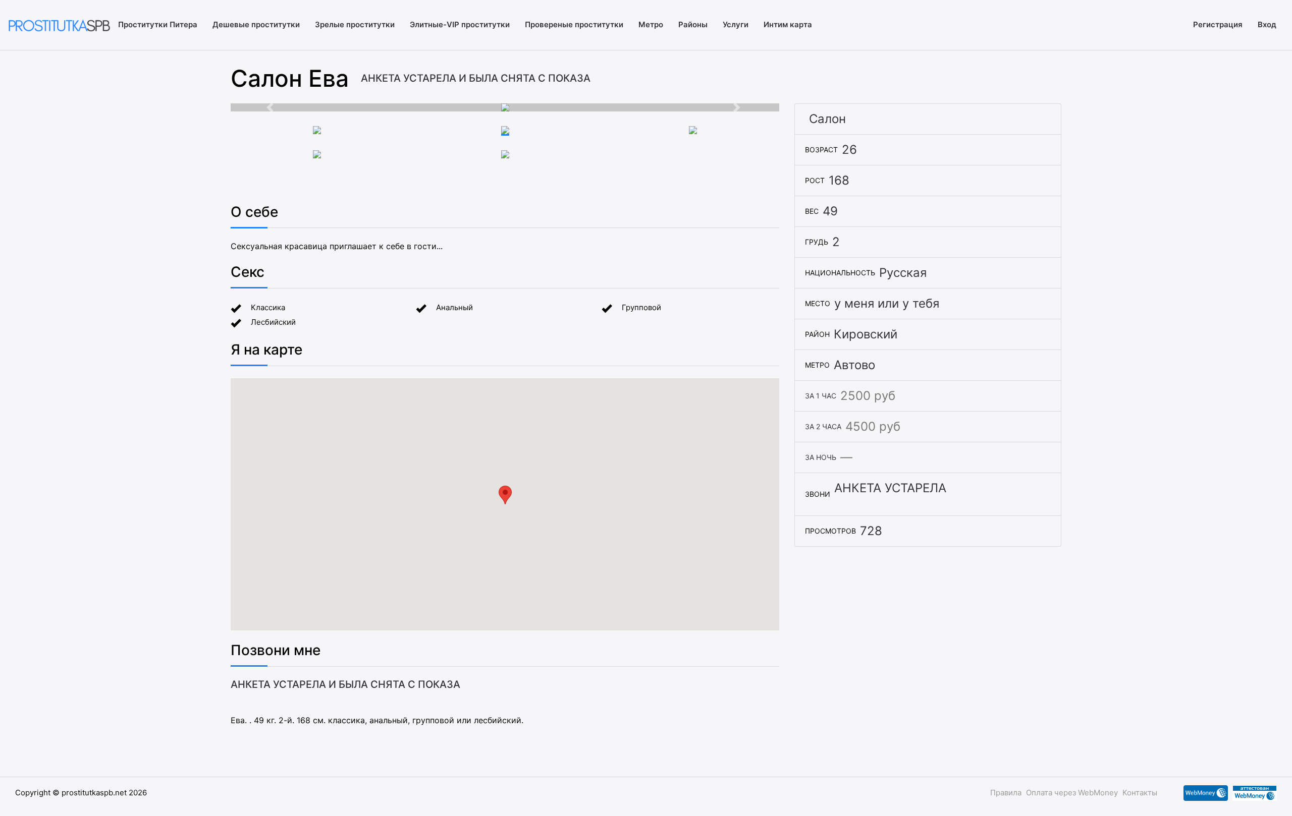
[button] (272, 107)
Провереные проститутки (574, 24)
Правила (1005, 792)
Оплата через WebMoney (1072, 792)
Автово (854, 365)
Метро (650, 24)
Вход (1267, 24)
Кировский (865, 334)
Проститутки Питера (157, 24)
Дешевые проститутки (256, 24)
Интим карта (788, 24)
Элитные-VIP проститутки (460, 24)
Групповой (641, 307)
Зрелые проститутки (355, 24)
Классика (268, 307)
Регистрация (1218, 24)
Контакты (1139, 792)
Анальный (454, 307)
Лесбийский (273, 322)
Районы (693, 24)
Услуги (735, 24)
